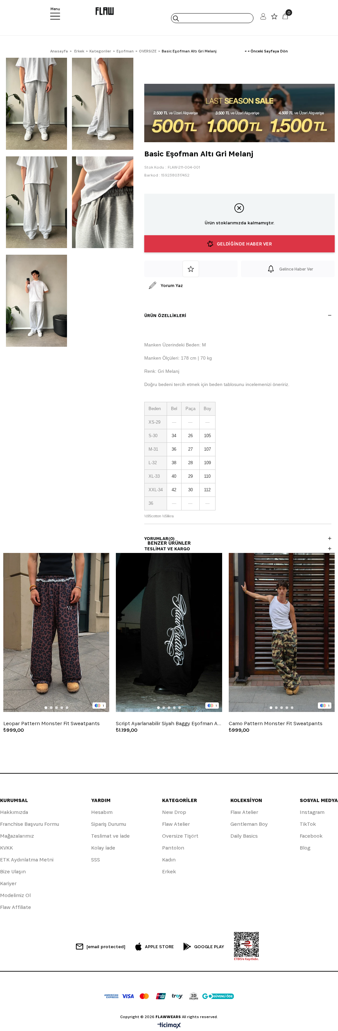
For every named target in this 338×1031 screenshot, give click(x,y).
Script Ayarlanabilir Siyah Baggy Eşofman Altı (169, 723)
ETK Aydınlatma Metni (26, 859)
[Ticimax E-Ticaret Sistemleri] (169, 1025)
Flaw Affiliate (15, 907)
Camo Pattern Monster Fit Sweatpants (275, 723)
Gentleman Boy (249, 824)
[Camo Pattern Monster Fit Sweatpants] (282, 632)
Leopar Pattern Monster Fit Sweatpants (51, 723)
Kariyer (8, 883)
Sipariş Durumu (108, 824)
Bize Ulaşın (13, 871)
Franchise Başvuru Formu (29, 824)
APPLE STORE (159, 947)
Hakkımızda (14, 812)
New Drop (174, 812)
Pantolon (173, 847)
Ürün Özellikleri (165, 315)
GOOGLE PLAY (209, 947)
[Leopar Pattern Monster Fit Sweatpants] (56, 632)
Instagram (312, 812)
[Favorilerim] (274, 18)
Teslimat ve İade (110, 835)
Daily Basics (244, 835)
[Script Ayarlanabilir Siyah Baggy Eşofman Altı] (169, 632)
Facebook (311, 835)
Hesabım (102, 812)
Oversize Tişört (180, 835)
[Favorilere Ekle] (191, 269)
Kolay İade (103, 847)
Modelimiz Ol (15, 895)
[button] (46, 707)
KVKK (6, 847)
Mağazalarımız (17, 835)
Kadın (169, 859)
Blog (305, 847)
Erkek (169, 871)
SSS (95, 859)
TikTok (308, 824)
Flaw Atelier (176, 824)
